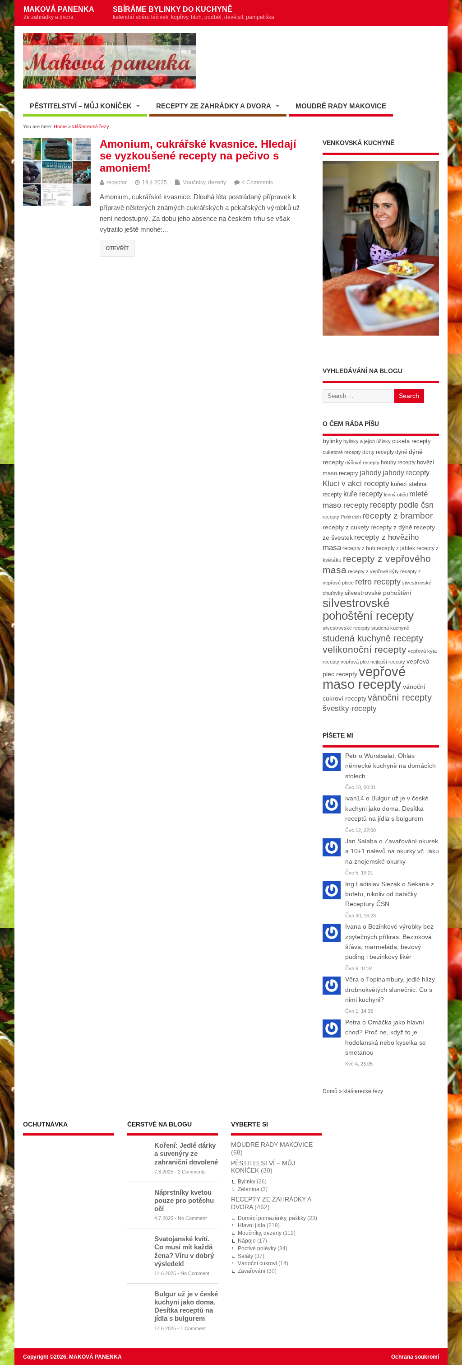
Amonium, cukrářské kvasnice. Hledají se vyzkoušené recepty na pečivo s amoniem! (198, 156)
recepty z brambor (397, 515)
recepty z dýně (391, 527)
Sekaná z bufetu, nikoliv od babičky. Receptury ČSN (389, 894)
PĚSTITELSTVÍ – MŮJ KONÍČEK (81, 106)
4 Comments (257, 182)
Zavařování (251, 1271)
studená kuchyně (390, 628)
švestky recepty (350, 708)
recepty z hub (358, 548)
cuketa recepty (411, 441)
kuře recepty (363, 494)
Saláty (245, 1256)
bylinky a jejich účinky (367, 441)
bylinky (332, 440)
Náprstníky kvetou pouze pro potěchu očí (184, 1200)
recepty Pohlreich (342, 516)
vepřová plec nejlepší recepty (373, 661)
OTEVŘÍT (117, 248)
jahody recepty (406, 473)
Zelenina (248, 1189)
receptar (116, 182)
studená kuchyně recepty (373, 638)
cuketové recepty (342, 452)
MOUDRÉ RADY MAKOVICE (341, 106)
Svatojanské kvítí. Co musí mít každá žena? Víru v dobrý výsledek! (184, 1251)
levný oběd (396, 494)
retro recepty (378, 581)
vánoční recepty (400, 697)
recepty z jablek (396, 548)
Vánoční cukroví (257, 1263)
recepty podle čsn (402, 505)
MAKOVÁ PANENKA (58, 12)
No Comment (192, 1218)
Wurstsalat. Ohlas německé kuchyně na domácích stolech (390, 766)
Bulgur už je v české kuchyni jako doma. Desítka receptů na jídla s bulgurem (387, 808)
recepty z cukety (346, 527)
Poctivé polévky (257, 1248)
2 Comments (192, 1171)
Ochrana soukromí (415, 1357)
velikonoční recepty (365, 649)
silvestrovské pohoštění (378, 592)
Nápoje (247, 1241)
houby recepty (398, 462)
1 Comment (193, 1328)
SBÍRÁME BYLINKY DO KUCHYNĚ (193, 12)
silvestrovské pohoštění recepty (368, 609)
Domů (330, 1091)
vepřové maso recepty (364, 678)
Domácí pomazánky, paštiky (272, 1218)
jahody (370, 473)
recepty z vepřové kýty (373, 571)
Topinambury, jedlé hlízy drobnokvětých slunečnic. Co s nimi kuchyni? (390, 989)
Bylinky (246, 1181)
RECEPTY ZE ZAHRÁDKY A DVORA (213, 106)
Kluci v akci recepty (356, 483)
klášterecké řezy (363, 1091)
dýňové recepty (362, 462)
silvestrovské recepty (346, 628)
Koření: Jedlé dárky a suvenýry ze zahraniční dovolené (186, 1153)
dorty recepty (378, 452)
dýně (401, 452)
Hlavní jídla (251, 1225)
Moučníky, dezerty (204, 182)
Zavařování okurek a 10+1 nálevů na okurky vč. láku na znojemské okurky (392, 851)
